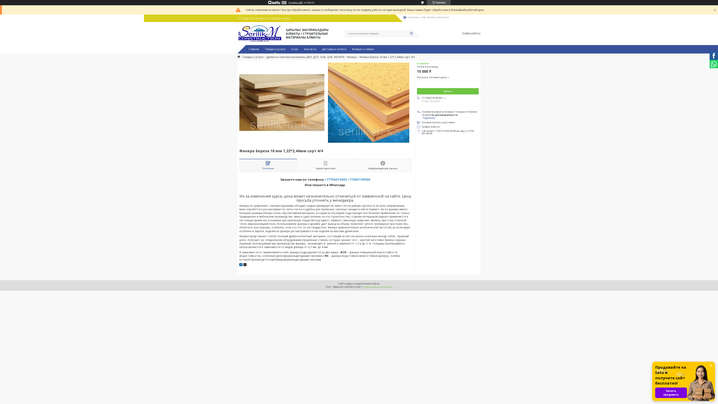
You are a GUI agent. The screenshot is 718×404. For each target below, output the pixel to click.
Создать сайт (296, 2)
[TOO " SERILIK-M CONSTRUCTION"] (260, 33)
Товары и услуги (275, 49)
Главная (254, 49)
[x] (244, 265)
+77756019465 (336, 179)
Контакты (310, 49)
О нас (294, 49)
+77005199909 (359, 179)
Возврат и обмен (363, 49)
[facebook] (241, 265)
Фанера (352, 57)
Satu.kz (376, 283)
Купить (447, 91)
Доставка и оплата (334, 49)
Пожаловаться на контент (378, 287)
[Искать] (411, 33)
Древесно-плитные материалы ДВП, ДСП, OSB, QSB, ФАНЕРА (305, 57)
